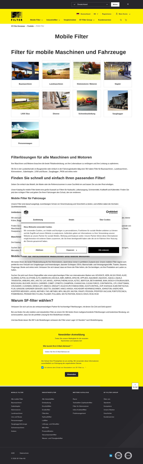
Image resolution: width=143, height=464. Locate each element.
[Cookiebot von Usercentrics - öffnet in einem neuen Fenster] (109, 212)
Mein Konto (123, 14)
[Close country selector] (128, 4)
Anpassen (70, 250)
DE (95, 14)
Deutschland (82, 4)
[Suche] (121, 20)
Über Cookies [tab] (105, 220)
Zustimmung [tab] (38, 220)
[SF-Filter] (16, 16)
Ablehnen (39, 250)
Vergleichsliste (70, 20)
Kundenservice (104, 20)
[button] (115, 4)
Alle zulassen (103, 250)
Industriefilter (52, 20)
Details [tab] (71, 220)
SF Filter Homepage (18, 26)
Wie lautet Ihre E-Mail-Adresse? (57, 346)
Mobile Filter (35, 20)
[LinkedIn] (110, 455)
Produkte (30, 26)
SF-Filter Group (85, 20)
